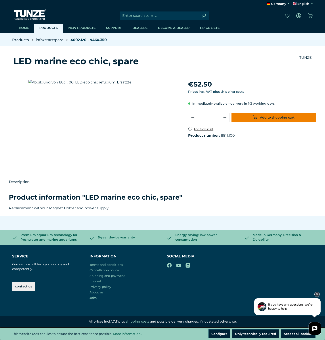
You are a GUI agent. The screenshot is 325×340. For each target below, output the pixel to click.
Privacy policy (100, 287)
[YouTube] (178, 264)
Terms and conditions (106, 265)
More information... (127, 334)
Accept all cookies (298, 334)
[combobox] (159, 15)
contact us (23, 286)
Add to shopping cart (276, 117)
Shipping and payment (107, 276)
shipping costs (137, 321)
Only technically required (255, 334)
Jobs (93, 298)
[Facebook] (169, 264)
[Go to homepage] (30, 14)
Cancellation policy (104, 270)
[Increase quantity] (225, 117)
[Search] (204, 15)
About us (96, 292)
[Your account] (298, 15)
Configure (219, 334)
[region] (98, 127)
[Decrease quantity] (192, 117)
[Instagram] (187, 264)
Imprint (95, 281)
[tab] (19, 182)
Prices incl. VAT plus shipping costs (216, 92)
